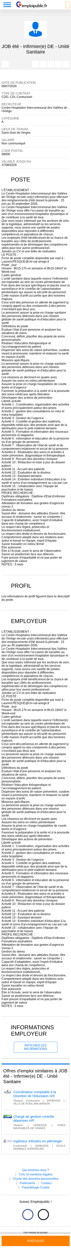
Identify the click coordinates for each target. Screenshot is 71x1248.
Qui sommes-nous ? (35, 1170)
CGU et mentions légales (35, 1174)
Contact (46, 1183)
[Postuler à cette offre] (36, 1237)
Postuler (35, 1241)
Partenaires (27, 1183)
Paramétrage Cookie (36, 1187)
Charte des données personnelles (35, 1178)
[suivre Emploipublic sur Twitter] (43, 1214)
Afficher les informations (35, 1047)
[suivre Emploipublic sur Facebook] (27, 1214)
